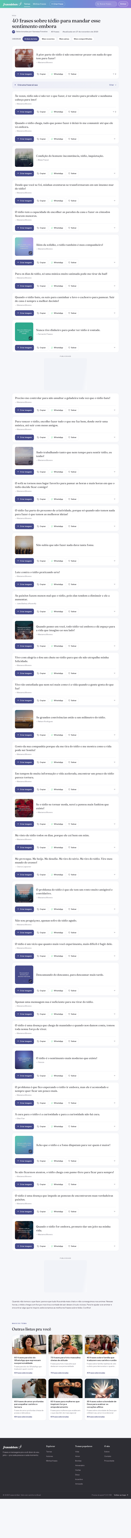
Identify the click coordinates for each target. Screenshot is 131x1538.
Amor (77, 1375)
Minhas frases (39, 4)
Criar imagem (26, 74)
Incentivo (79, 1398)
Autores (49, 1375)
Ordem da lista (30, 39)
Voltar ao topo (121, 1414)
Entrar (123, 4)
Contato (107, 1375)
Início (14, 15)
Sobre (107, 1371)
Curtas (78, 1389)
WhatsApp (58, 74)
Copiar (43, 74)
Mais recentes (48, 39)
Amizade (79, 1403)
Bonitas (78, 1380)
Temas (27, 4)
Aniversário (80, 1384)
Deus (77, 1394)
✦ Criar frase (57, 4)
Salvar (74, 74)
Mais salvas (64, 39)
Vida (77, 1371)
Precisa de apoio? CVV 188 (102, 1414)
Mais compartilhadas (83, 39)
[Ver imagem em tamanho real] (24, 58)
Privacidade (109, 1380)
